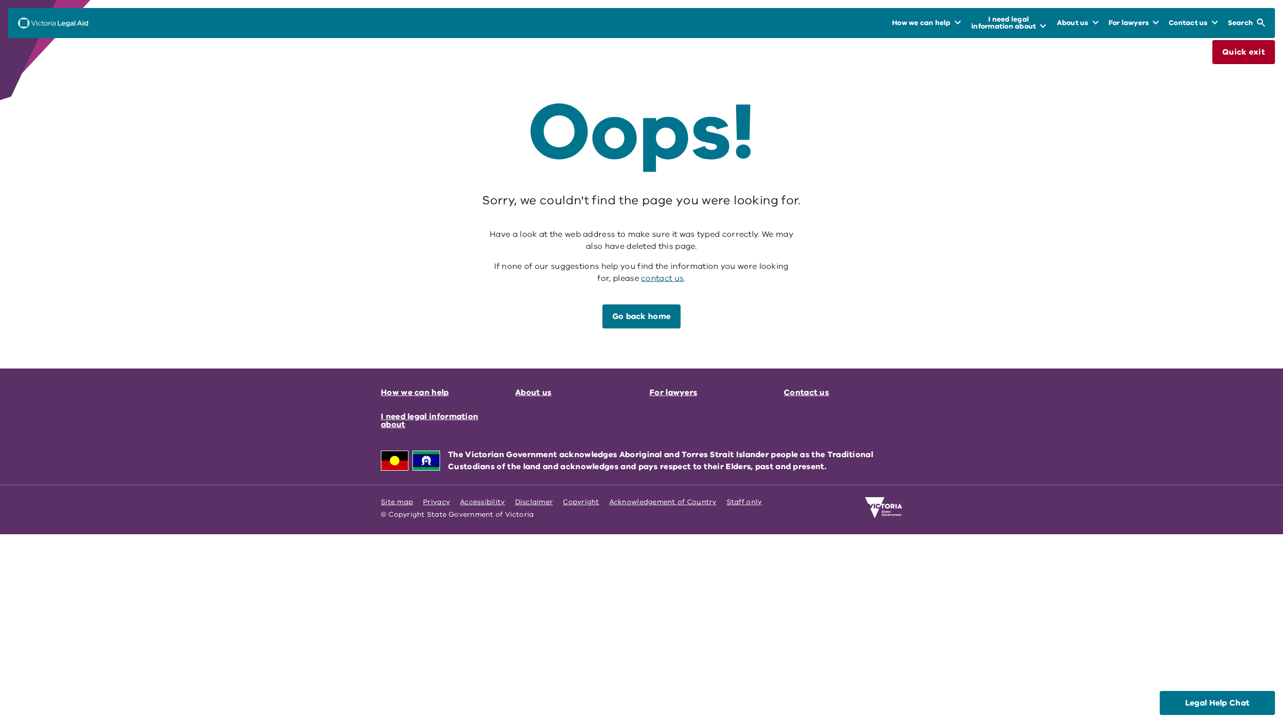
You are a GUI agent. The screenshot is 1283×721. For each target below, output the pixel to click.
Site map (397, 502)
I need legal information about (429, 421)
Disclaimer (534, 502)
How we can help (415, 393)
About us (533, 393)
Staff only (744, 502)
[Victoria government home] (883, 507)
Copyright (581, 502)
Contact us (806, 393)
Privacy (436, 502)
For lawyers (673, 393)
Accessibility (482, 502)
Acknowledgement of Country (663, 502)
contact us (662, 278)
